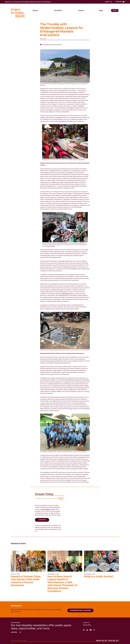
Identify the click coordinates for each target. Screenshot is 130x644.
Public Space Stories (56, 44)
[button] (36, 10)
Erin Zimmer (81, 159)
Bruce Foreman (51, 246)
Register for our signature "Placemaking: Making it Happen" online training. (28, 1)
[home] (18, 12)
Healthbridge (65, 293)
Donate (115, 10)
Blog (101, 10)
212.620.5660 (87, 610)
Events (81, 10)
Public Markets (46, 44)
